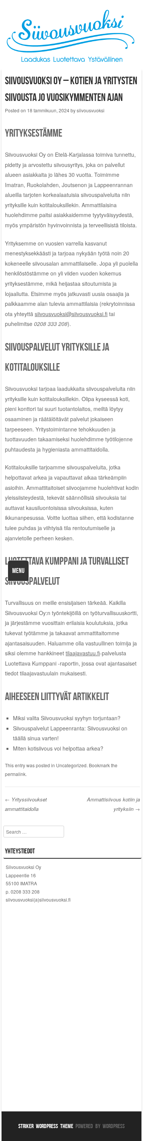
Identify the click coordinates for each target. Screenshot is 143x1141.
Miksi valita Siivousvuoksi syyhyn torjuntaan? (67, 718)
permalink (15, 774)
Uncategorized (71, 765)
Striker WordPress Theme (45, 1126)
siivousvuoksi (90, 110)
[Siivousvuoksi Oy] (71, 64)
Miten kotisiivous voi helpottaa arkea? (58, 748)
